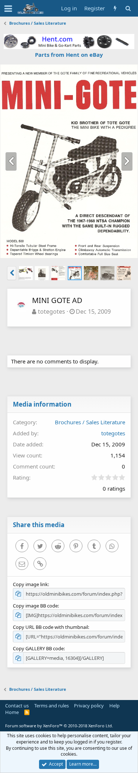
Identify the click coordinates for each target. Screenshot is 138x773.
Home (12, 712)
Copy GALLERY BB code (38, 648)
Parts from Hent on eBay (69, 54)
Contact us (17, 705)
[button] (8, 8)
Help (114, 705)
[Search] (127, 8)
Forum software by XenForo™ (59, 725)
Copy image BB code (35, 605)
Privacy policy (89, 705)
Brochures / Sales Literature (90, 422)
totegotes (51, 311)
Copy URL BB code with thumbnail (50, 627)
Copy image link (30, 584)
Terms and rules (51, 705)
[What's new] (115, 8)
